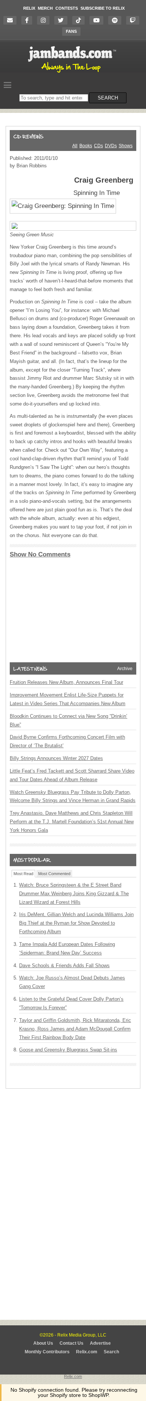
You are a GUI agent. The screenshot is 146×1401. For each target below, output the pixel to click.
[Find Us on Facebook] (28, 20)
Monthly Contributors (47, 1351)
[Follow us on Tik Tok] (80, 20)
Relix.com (86, 1351)
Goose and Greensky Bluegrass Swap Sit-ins (68, 1050)
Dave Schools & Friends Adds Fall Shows (64, 965)
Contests (66, 8)
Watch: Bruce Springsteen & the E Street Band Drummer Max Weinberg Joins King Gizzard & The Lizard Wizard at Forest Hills (74, 893)
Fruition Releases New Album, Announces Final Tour (66, 682)
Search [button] (108, 98)
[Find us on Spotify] (116, 20)
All (74, 145)
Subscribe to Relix (102, 8)
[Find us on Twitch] (134, 20)
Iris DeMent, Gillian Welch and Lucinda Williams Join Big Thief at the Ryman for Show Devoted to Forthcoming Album (76, 923)
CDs (98, 145)
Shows (126, 145)
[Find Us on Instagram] (45, 20)
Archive (125, 668)
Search (111, 1351)
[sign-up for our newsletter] (11, 20)
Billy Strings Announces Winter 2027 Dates (56, 758)
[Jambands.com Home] (73, 73)
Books (85, 145)
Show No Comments (40, 554)
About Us (43, 1343)
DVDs (111, 145)
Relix (29, 8)
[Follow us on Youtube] (98, 20)
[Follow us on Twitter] (62, 20)
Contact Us (71, 1343)
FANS (71, 31)
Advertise (100, 1343)
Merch (45, 8)
